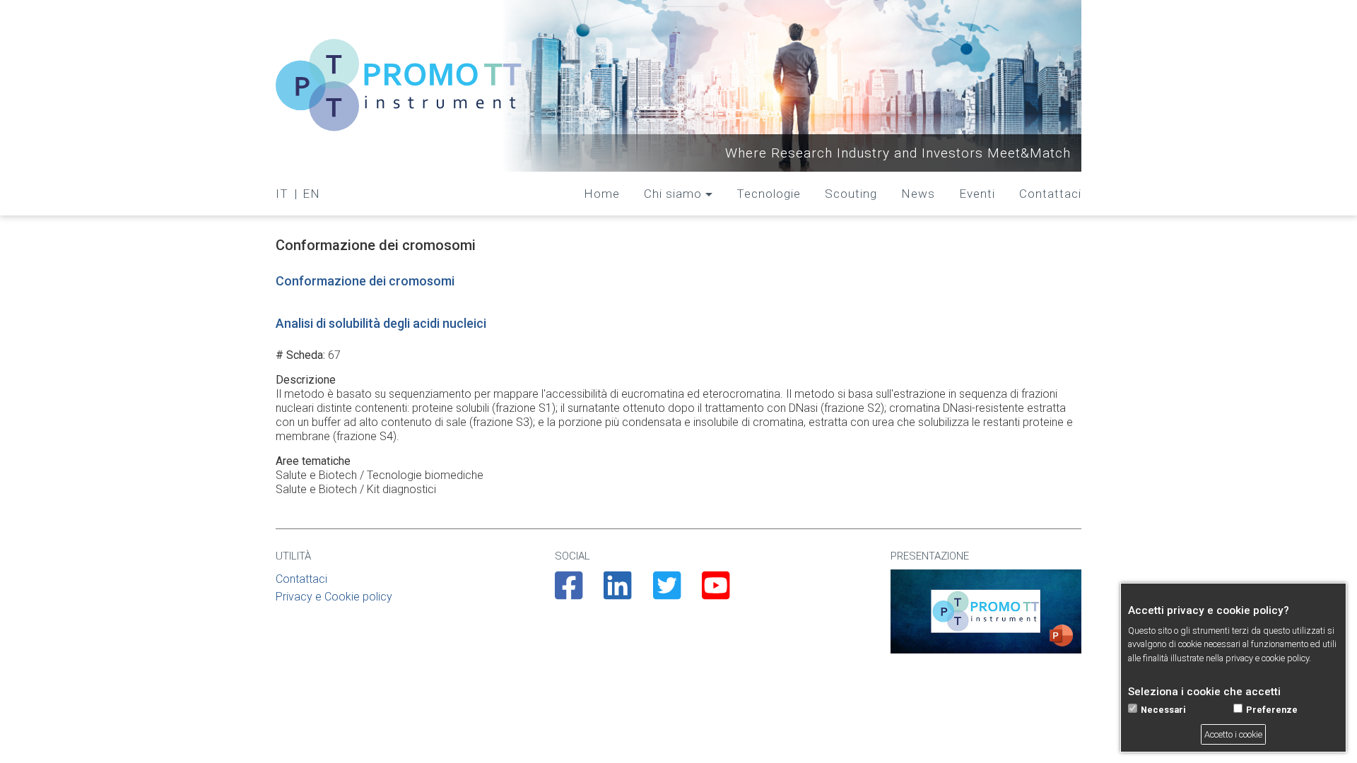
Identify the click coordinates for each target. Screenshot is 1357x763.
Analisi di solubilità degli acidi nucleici (381, 323)
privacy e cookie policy (1267, 658)
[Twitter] (667, 593)
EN (311, 194)
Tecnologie (768, 194)
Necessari (1163, 710)
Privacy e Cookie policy (334, 596)
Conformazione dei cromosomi (365, 280)
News (918, 194)
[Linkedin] (617, 593)
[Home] (399, 86)
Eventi (977, 194)
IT (282, 194)
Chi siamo (673, 194)
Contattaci (1050, 194)
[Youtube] (715, 593)
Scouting (851, 194)
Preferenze (1272, 710)
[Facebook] (568, 593)
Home (602, 194)
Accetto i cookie (1233, 734)
